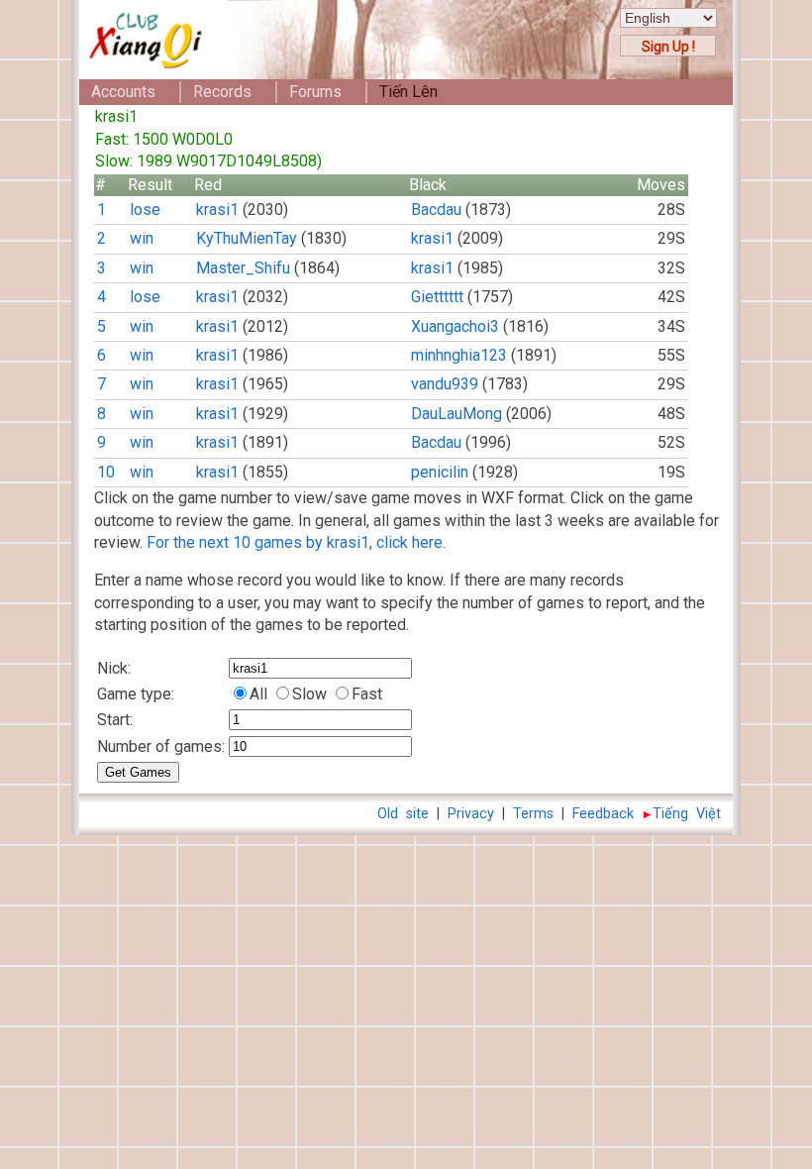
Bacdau (436, 209)
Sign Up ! (668, 46)
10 (106, 472)
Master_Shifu (243, 268)
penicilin (439, 472)
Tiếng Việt (687, 813)
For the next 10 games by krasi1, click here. (296, 542)
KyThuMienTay (246, 238)
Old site (403, 813)
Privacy (471, 813)
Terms (533, 813)
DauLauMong (456, 413)
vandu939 (444, 383)
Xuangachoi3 (455, 326)
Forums (315, 91)
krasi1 (217, 209)
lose (145, 209)
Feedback (603, 813)
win (141, 238)
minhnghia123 (459, 355)
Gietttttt (437, 296)
